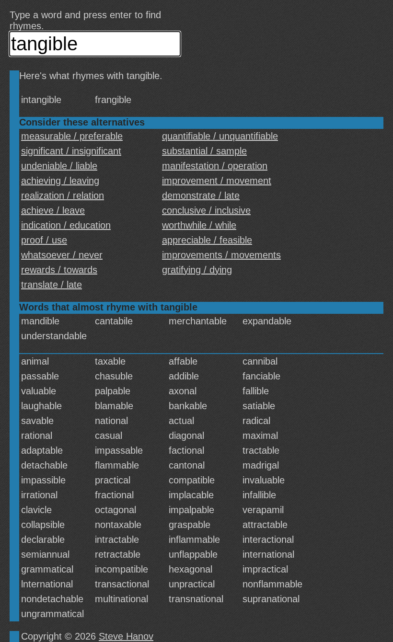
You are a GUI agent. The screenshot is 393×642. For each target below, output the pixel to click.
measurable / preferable (72, 136)
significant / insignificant (71, 151)
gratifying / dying (197, 269)
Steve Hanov (126, 636)
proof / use (44, 240)
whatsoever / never (62, 255)
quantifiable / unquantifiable (220, 136)
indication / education (66, 225)
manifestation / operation (214, 165)
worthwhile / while (199, 225)
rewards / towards (59, 269)
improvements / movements (221, 255)
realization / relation (62, 195)
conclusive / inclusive (206, 210)
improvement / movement (216, 180)
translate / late (51, 284)
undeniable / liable (59, 165)
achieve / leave (53, 210)
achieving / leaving (60, 180)
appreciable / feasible (207, 240)
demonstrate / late (201, 195)
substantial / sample (204, 151)
